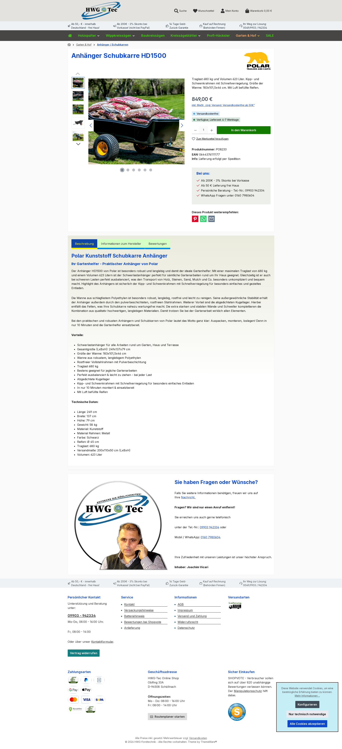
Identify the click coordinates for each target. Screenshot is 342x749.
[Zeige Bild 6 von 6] (150, 170)
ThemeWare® (209, 741)
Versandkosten (198, 738)
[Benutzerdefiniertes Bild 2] (237, 712)
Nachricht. (188, 497)
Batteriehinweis (134, 616)
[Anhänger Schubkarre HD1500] (136, 121)
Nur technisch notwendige (307, 714)
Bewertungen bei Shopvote (142, 622)
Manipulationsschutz (248, 691)
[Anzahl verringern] (195, 130)
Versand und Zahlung (192, 616)
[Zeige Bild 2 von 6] (127, 170)
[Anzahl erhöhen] (211, 130)
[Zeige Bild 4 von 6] (139, 170)
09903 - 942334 (82, 615)
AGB (181, 604)
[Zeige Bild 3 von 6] (133, 170)
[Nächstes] (182, 125)
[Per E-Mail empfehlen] (212, 219)
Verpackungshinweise (139, 610)
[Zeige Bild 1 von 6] (122, 170)
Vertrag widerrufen (83, 653)
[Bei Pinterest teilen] (195, 219)
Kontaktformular (102, 641)
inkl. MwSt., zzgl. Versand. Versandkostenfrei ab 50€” (223, 105)
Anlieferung (132, 628)
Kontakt (129, 604)
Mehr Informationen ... (307, 695)
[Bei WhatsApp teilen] (203, 219)
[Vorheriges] (91, 125)
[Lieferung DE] (235, 605)
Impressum (185, 610)
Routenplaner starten (169, 716)
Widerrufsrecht (188, 622)
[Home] (70, 35)
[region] (128, 125)
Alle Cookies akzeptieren (307, 724)
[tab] (84, 244)
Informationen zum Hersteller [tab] (121, 243)
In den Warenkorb (243, 130)
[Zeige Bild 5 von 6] (145, 170)
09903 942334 (209, 527)
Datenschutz (186, 628)
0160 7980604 (210, 537)
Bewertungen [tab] (158, 243)
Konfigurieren (307, 704)
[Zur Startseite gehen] (101, 11)
